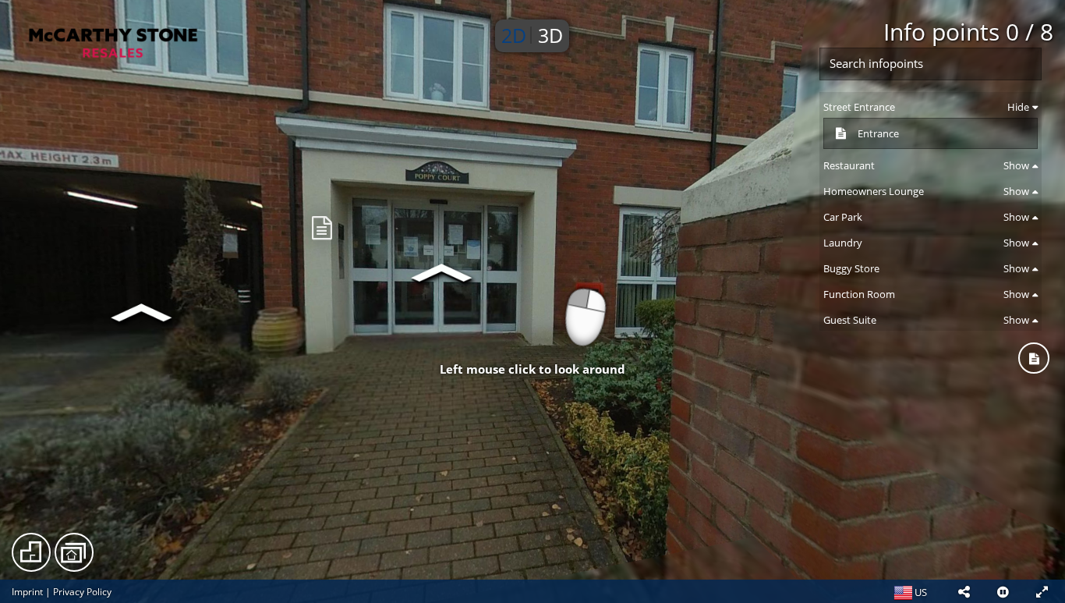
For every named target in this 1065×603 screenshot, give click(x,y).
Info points (968, 32)
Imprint (27, 591)
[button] (963, 591)
